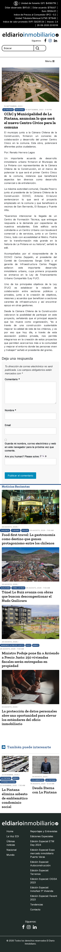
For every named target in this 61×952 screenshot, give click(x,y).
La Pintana (8, 110)
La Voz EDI (13, 836)
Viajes (25, 530)
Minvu (35, 645)
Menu (48, 61)
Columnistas (37, 780)
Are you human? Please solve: (22, 456)
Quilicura (5, 588)
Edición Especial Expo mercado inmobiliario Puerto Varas (42, 853)
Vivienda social (8, 782)
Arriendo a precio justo (12, 645)
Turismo (16, 530)
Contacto (35, 909)
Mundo (11, 854)
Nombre (10, 410)
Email (8, 425)
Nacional (19, 110)
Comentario (12, 379)
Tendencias (36, 904)
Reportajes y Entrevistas (43, 831)
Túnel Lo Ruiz (18, 588)
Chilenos (5, 530)
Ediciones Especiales (41, 836)
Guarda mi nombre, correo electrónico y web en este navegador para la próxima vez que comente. (30, 447)
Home (10, 831)
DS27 (28, 645)
